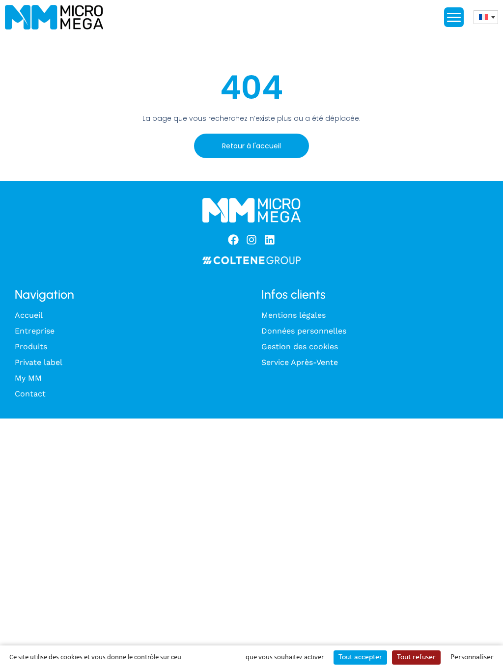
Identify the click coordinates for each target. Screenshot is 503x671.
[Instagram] (251, 239)
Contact (30, 393)
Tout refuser (416, 657)
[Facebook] (233, 239)
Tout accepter (360, 657)
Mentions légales (293, 315)
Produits (31, 346)
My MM (28, 378)
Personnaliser (472, 657)
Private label (38, 362)
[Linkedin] (269, 239)
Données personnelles (303, 331)
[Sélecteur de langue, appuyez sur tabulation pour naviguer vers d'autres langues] (486, 17)
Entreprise (35, 331)
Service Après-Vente (299, 362)
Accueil (29, 315)
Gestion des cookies (299, 346)
